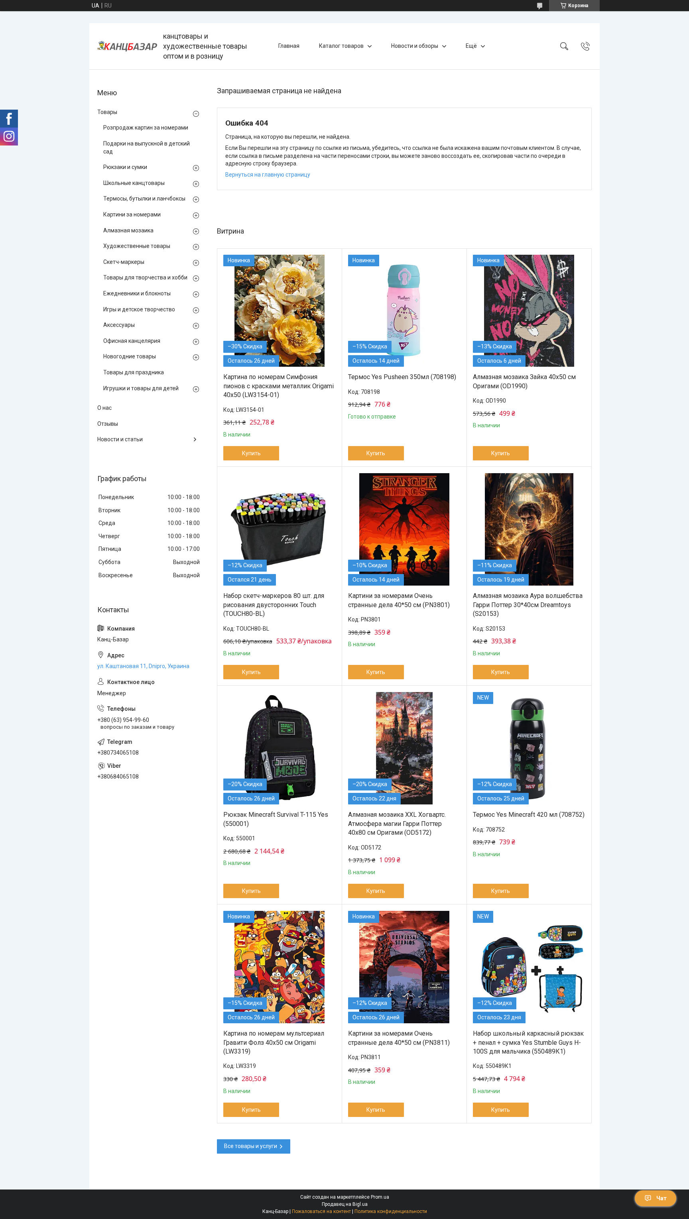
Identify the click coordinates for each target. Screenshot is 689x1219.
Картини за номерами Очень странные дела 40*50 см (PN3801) (399, 600)
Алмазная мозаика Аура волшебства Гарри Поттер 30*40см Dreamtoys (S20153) (528, 604)
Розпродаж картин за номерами (145, 127)
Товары (107, 112)
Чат (661, 1198)
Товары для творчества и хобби (145, 277)
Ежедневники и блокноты (137, 293)
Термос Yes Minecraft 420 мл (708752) (529, 814)
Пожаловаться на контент (321, 1211)
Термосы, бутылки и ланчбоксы (144, 198)
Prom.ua (380, 1197)
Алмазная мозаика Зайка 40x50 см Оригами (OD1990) (524, 381)
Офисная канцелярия (131, 341)
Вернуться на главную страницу (267, 174)
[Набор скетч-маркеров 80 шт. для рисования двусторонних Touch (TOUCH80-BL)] (279, 529)
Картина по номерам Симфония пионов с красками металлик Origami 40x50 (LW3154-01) (278, 386)
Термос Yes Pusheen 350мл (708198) (402, 377)
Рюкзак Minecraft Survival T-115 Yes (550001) (275, 819)
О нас (104, 408)
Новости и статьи (120, 439)
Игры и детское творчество (139, 309)
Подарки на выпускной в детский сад (146, 147)
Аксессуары (119, 325)
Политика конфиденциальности (390, 1211)
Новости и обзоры (414, 46)
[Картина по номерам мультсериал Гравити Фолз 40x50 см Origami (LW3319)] (279, 967)
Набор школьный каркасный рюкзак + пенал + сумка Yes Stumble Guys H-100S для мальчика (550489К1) (528, 1042)
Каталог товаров (341, 46)
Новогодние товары (129, 356)
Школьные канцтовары (134, 183)
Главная (288, 46)
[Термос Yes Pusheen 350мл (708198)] (404, 311)
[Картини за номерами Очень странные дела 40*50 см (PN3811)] (404, 967)
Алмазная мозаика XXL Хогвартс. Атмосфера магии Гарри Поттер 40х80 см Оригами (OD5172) (397, 823)
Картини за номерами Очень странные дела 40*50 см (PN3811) (399, 1038)
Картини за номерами (132, 214)
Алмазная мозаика (128, 230)
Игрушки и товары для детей (141, 388)
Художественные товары (136, 246)
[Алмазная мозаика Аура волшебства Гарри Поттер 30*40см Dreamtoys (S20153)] (529, 529)
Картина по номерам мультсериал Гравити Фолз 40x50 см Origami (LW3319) (273, 1042)
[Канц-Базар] (127, 46)
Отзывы (107, 424)
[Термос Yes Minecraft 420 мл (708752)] (529, 748)
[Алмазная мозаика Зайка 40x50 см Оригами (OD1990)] (529, 311)
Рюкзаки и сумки (125, 167)
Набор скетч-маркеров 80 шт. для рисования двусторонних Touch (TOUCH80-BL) (273, 604)
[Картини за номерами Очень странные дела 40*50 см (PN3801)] (404, 529)
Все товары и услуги (250, 1146)
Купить (251, 453)
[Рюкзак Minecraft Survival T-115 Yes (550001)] (279, 748)
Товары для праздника (133, 372)
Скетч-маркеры (123, 262)
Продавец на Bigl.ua (345, 1204)
